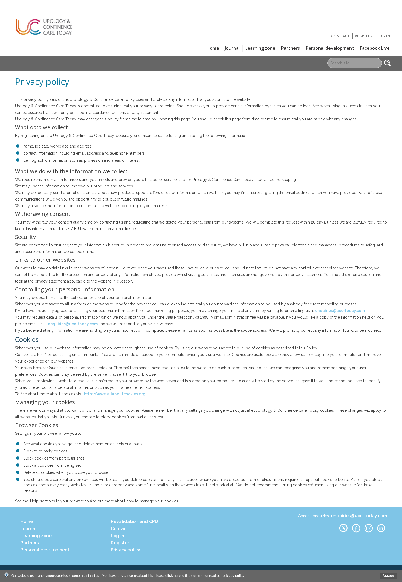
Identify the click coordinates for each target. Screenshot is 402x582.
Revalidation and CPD (134, 521)
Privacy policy (125, 549)
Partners (290, 48)
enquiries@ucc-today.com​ (73, 324)
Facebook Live (375, 48)
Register (364, 36)
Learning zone (260, 48)
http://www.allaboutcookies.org (114, 394)
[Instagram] (369, 531)
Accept (388, 576)
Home (212, 48)
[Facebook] (356, 531)
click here (173, 576)
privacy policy (233, 576)
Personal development (330, 48)
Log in (383, 36)
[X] (343, 531)
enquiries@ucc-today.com (340, 310)
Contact (340, 36)
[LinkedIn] (381, 531)
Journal (232, 48)
